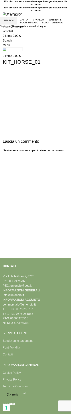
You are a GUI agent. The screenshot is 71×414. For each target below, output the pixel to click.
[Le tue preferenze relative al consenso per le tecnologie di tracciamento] (6, 407)
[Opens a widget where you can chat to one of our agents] (13, 394)
